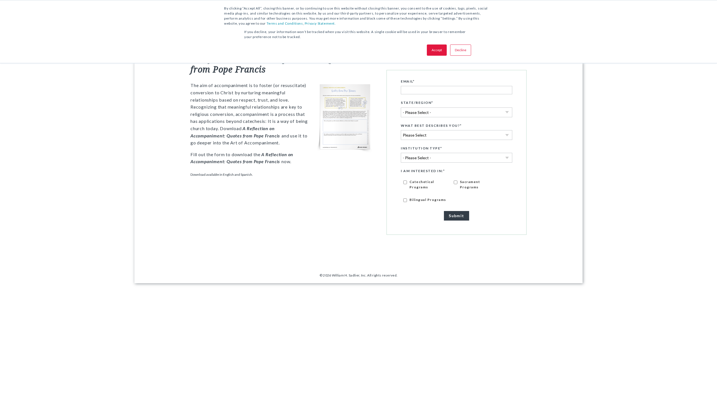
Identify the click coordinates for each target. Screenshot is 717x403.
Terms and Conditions (285, 23)
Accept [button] (437, 50)
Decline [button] (460, 50)
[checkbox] (456, 190)
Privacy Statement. (320, 23)
